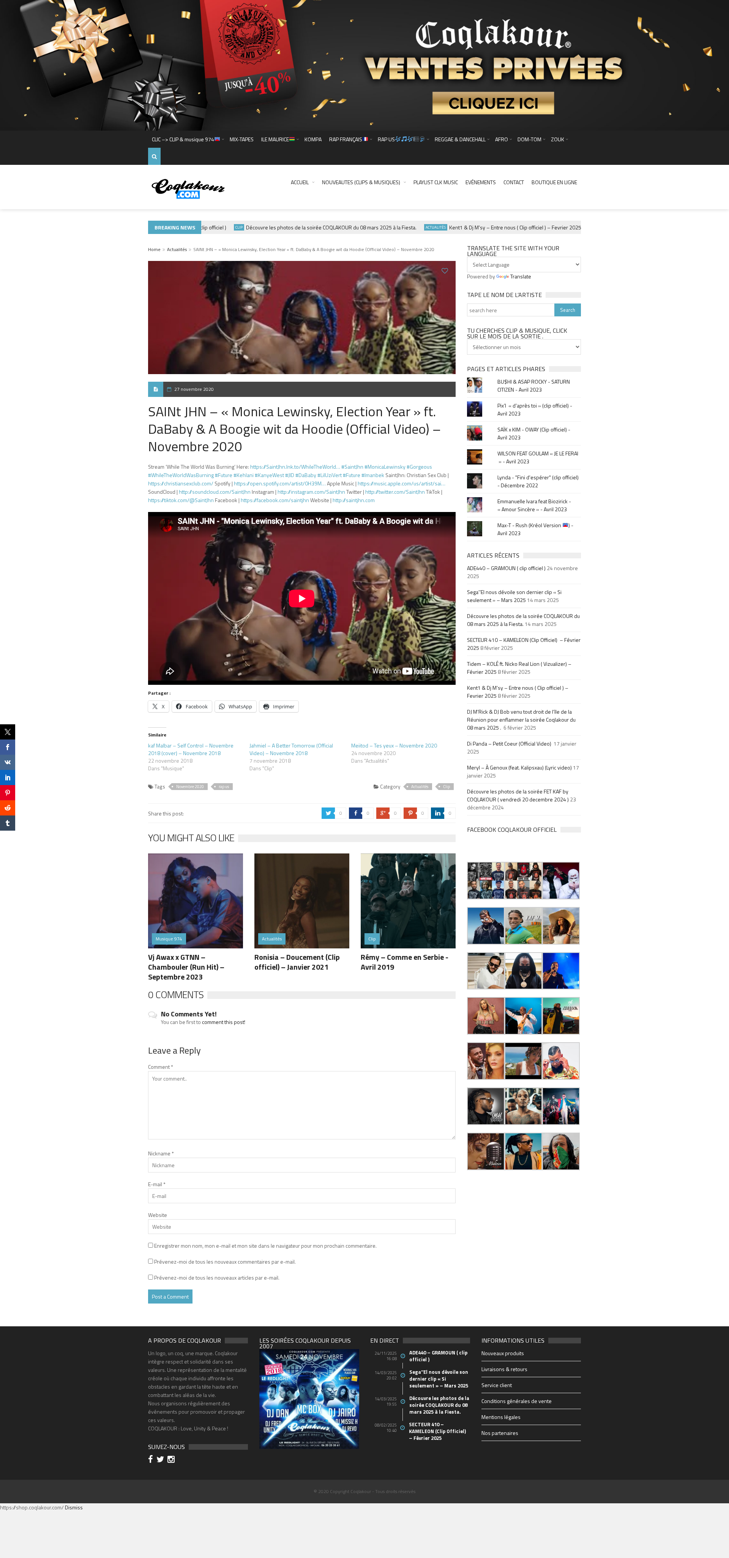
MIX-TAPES (242, 139)
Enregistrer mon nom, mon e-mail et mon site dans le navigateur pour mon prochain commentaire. (265, 1246)
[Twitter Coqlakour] (161, 1460)
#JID (289, 475)
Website (157, 1215)
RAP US (386, 139)
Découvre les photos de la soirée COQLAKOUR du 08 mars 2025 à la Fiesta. (306, 227)
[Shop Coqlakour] (364, 64)
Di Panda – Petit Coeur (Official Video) (509, 743)
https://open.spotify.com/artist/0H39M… (280, 483)
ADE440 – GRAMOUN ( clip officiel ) (506, 568)
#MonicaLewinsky (385, 467)
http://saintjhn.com (354, 500)
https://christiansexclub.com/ (180, 483)
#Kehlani (244, 475)
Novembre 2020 (190, 787)
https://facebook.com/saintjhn (275, 500)
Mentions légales (501, 1417)
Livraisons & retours (504, 1369)
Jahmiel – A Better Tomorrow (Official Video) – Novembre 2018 (291, 749)
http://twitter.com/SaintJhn (395, 492)
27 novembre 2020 (194, 389)
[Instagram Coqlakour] (172, 1460)
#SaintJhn (352, 467)
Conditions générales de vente (516, 1401)
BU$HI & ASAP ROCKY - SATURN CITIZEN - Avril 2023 (533, 385)
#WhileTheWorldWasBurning (181, 475)
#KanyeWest (269, 475)
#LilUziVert (329, 475)
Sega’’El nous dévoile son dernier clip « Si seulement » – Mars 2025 (514, 596)
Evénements (480, 182)
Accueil (300, 182)
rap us (224, 787)
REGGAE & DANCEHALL (460, 139)
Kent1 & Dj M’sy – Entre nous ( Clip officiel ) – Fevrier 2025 (490, 227)
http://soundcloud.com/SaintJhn (215, 492)
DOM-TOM (529, 139)
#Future (223, 475)
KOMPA (313, 139)
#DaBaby (305, 475)
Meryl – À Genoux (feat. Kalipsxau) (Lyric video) (519, 767)
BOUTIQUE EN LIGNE (554, 182)
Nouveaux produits (502, 1353)
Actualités (411, 227)
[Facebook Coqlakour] (151, 1460)
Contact (513, 182)
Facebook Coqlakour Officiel (512, 829)
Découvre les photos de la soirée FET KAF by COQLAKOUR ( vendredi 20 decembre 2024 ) (518, 795)
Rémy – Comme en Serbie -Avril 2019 (404, 962)
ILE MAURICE (275, 139)
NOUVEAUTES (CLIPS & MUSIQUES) (361, 182)
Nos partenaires (499, 1433)
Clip (214, 227)
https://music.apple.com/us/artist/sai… (401, 483)
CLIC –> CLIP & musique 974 (183, 139)
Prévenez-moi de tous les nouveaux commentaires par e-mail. (225, 1262)
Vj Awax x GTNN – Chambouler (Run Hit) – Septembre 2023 (186, 967)
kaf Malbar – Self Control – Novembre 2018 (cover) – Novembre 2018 (191, 749)
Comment (160, 1067)
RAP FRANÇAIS (345, 139)
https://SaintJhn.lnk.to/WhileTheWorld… (295, 467)
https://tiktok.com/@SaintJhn (181, 500)
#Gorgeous (419, 467)
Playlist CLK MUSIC (435, 182)
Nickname (161, 1153)
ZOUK (557, 139)
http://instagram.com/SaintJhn (311, 492)
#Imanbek (372, 475)
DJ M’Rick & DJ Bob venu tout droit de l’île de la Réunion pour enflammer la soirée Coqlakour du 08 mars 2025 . (521, 720)
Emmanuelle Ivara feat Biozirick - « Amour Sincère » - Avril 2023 (534, 505)
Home (154, 249)
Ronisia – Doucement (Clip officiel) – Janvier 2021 (297, 962)
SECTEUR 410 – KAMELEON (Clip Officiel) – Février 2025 (438, 1431)
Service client (496, 1385)
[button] (486, 880)
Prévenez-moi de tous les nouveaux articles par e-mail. (216, 1277)
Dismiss (74, 1507)
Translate (520, 276)
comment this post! (223, 1022)
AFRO (501, 139)
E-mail (157, 1184)
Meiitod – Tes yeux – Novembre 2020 (394, 745)
